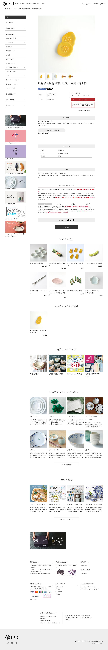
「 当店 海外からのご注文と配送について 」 (83, 197)
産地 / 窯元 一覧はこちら (66, 519)
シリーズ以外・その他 (20, 8)
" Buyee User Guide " (83, 211)
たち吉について (59, 587)
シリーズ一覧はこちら (66, 465)
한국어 (59, 204)
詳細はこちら (84, 565)
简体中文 (73, 204)
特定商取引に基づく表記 (97, 641)
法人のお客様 (58, 591)
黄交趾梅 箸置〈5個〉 (43, 133)
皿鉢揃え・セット (10, 51)
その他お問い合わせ (45, 620)
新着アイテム (9, 22)
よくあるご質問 (44, 618)
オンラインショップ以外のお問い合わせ (90, 589)
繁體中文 (87, 204)
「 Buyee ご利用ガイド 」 (62, 197)
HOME (6, 8)
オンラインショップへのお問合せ (88, 587)
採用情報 (57, 594)
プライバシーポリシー (86, 641)
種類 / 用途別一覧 (11, 38)
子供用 (8, 55)
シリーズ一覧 (12, 8)
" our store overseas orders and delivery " (56, 212)
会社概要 (57, 589)
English (45, 204)
